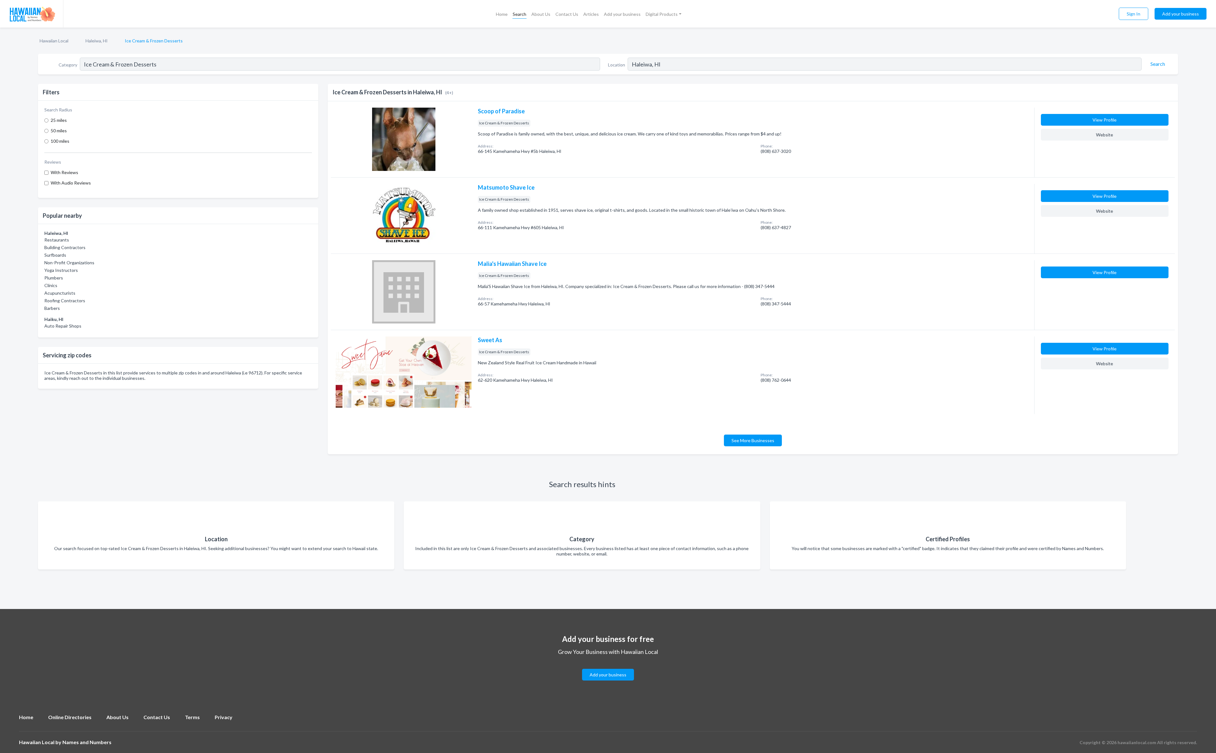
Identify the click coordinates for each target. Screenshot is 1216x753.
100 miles (60, 141)
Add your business (622, 14)
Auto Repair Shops (62, 326)
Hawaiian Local (54, 40)
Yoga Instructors (61, 270)
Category (68, 64)
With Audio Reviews (71, 182)
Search (519, 14)
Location (616, 64)
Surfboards (55, 255)
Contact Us (566, 14)
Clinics (50, 285)
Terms (192, 717)
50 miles (59, 130)
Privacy (223, 717)
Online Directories (70, 717)
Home (502, 14)
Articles (591, 14)
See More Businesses (753, 440)
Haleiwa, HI (97, 40)
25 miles (59, 120)
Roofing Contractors (64, 300)
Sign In (1133, 13)
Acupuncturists (59, 293)
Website (1104, 134)
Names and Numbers (86, 742)
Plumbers (53, 277)
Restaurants (56, 239)
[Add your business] (608, 667)
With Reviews (64, 172)
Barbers (52, 308)
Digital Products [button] (662, 14)
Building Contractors (65, 247)
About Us (540, 14)
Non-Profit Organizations (69, 262)
